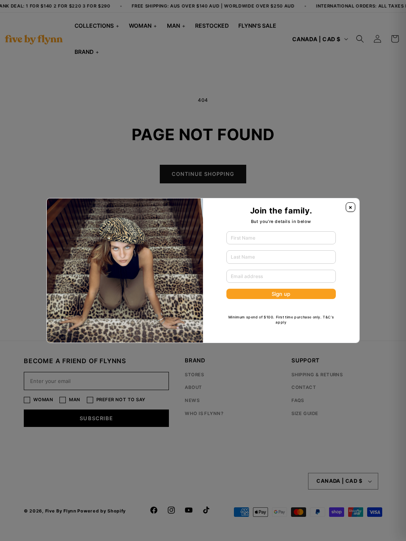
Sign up (281, 294)
